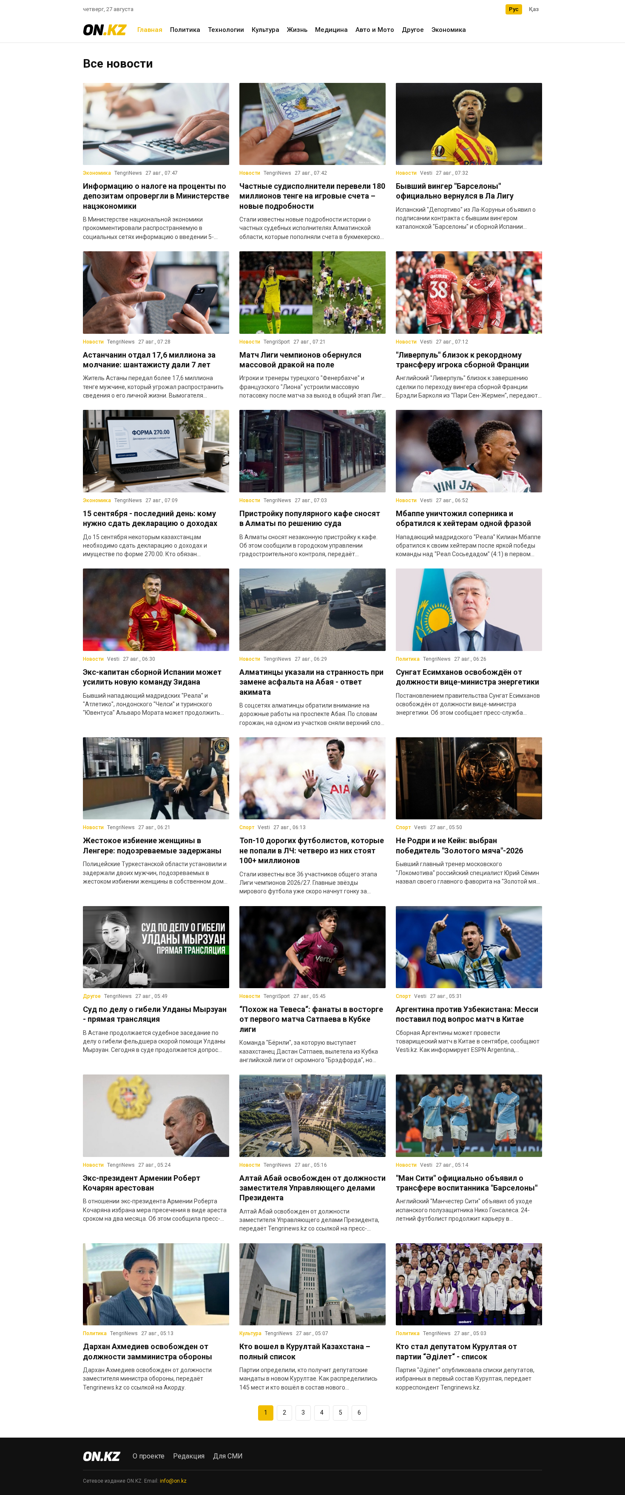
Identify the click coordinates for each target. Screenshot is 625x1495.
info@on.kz (173, 1481)
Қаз (534, 9)
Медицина (331, 30)
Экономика (449, 30)
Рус (514, 9)
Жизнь (297, 30)
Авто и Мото (374, 30)
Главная (149, 30)
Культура (265, 30)
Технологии (226, 30)
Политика (185, 30)
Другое (413, 30)
